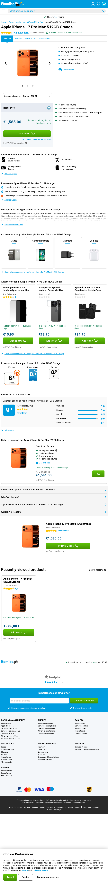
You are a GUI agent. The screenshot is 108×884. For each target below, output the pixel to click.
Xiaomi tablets (80, 728)
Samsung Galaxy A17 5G (10, 739)
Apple (18, 22)
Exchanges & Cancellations (48, 757)
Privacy (27, 807)
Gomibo (5, 767)
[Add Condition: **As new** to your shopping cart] (98, 473)
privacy (25, 870)
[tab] (22, 86)
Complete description (13, 225)
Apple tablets (80, 723)
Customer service (47, 744)
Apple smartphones (45, 723)
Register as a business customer (87, 749)
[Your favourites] (98, 4)
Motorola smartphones (47, 731)
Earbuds (4, 755)
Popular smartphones (13, 720)
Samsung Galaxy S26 (9, 728)
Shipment (41, 755)
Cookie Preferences (47, 807)
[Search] (103, 11)
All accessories (6, 762)
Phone (11, 22)
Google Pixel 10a (7, 733)
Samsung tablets (81, 726)
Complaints (61, 807)
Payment (41, 747)
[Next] (49, 63)
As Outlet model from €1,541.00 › (36, 139)
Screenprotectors (7, 749)
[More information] (26, 143)
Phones (42, 720)
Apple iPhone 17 (7, 723)
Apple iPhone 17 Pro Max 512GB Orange (61, 22)
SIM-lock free (68, 70)
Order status (42, 749)
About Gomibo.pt (15, 807)
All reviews (9, 430)
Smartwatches (6, 760)
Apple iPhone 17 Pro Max (33, 22)
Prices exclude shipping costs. (79, 800)
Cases (3, 747)
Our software (6, 773)
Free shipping (16, 347)
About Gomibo (6, 771)
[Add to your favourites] (49, 108)
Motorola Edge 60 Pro (9, 736)
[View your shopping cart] (104, 4)
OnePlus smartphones (46, 728)
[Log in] (93, 4)
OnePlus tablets (81, 733)
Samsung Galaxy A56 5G (10, 731)
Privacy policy (6, 776)
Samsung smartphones (47, 726)
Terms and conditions (91, 807)
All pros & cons (10, 200)
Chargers (4, 752)
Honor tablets (80, 731)
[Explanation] (56, 450)
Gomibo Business (81, 747)
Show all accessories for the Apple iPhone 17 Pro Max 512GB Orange (34, 272)
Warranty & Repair (45, 760)
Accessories (7, 744)
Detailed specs (10, 174)
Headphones (6, 757)
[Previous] (6, 63)
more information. (79, 802)
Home (3, 22)
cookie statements (40, 870)
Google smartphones (46, 733)
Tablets (79, 720)
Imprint (35, 807)
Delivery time (43, 752)
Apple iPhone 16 (7, 726)
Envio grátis (15, 639)
